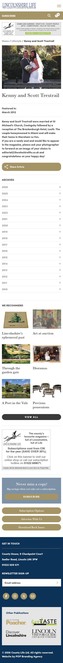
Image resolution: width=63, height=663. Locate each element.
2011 (4, 282)
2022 (5, 212)
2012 (4, 276)
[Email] (32, 596)
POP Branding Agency (29, 656)
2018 (5, 238)
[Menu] (59, 5)
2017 (4, 244)
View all (31, 417)
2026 (5, 187)
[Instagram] (15, 596)
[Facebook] (6, 596)
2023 (5, 206)
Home (5, 41)
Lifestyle (16, 41)
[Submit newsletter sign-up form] (57, 582)
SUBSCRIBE (31, 496)
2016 (5, 250)
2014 (5, 263)
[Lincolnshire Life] (19, 5)
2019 (5, 231)
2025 (5, 193)
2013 (4, 270)
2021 (4, 219)
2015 (4, 257)
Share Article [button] (17, 166)
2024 (5, 200)
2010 (4, 289)
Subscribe (9, 15)
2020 (5, 225)
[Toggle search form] (49, 15)
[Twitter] (24, 596)
